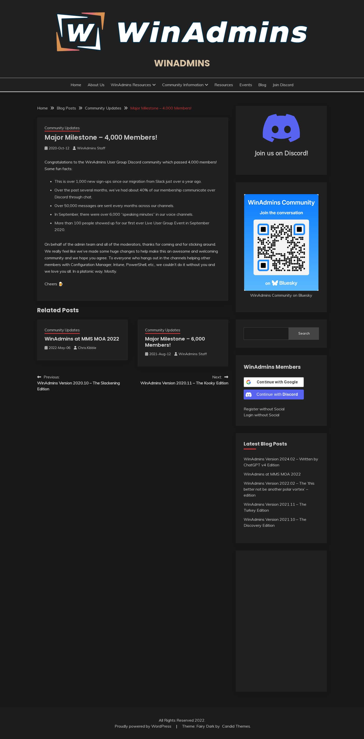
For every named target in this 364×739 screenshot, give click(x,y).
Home (76, 84)
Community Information (183, 84)
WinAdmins (182, 63)
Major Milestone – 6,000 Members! (175, 341)
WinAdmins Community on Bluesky (281, 295)
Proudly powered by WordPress (143, 726)
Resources (223, 84)
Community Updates (62, 128)
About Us (96, 84)
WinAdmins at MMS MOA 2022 (82, 338)
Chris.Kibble (87, 347)
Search (304, 333)
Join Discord (283, 84)
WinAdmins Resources (131, 84)
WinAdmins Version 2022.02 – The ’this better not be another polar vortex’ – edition (279, 489)
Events (245, 84)
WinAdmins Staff (91, 148)
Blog (262, 84)
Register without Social (264, 408)
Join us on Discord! (281, 153)
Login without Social (261, 414)
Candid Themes (236, 726)
